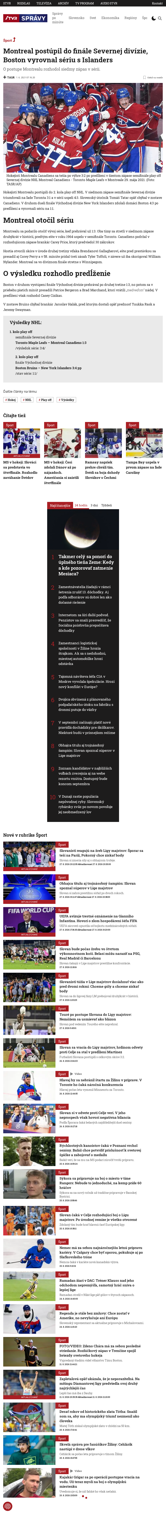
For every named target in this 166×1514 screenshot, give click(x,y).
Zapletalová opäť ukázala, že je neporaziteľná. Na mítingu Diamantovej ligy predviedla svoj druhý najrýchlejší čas (100, 1383)
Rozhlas (23, 3)
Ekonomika (110, 18)
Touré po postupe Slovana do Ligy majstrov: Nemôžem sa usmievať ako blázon (96, 1016)
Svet (93, 18)
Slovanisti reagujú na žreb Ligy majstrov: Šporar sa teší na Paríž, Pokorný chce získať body (101, 853)
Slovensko (76, 18)
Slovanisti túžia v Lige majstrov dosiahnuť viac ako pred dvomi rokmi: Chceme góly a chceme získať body (102, 986)
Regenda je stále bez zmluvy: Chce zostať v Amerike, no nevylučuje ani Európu (95, 1315)
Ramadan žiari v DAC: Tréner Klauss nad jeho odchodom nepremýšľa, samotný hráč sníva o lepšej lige (97, 1285)
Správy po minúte (57, 17)
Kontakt (157, 3)
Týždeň (106, 505)
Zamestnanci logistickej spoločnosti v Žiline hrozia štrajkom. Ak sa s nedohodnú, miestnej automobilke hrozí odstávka (82, 653)
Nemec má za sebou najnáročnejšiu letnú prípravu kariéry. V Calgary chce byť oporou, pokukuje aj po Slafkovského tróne (101, 1252)
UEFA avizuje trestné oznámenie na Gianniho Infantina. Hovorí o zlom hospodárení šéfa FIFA (98, 918)
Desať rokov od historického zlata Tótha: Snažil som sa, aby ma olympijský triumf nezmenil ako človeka (99, 1416)
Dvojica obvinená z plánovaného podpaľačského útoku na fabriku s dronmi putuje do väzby (86, 704)
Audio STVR (108, 3)
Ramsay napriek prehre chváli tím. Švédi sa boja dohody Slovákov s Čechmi (102, 470)
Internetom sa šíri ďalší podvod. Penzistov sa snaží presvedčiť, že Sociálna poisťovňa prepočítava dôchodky (85, 623)
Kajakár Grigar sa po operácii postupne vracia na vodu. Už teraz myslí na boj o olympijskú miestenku (100, 1482)
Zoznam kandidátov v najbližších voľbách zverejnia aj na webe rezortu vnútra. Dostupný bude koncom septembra (85, 776)
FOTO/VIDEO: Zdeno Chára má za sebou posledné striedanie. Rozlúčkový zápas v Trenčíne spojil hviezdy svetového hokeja (100, 1351)
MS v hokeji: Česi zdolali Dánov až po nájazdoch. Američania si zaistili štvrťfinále (61, 472)
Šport (146, 18)
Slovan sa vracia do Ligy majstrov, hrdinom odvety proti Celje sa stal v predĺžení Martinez (101, 1049)
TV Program (84, 3)
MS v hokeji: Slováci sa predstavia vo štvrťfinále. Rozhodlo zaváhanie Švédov (20, 470)
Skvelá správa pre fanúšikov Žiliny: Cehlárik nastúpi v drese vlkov (96, 1446)
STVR (7, 3)
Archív (63, 3)
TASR (11, 77)
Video (78, 1074)
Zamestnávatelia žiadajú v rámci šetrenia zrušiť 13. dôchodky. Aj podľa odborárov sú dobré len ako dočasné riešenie (85, 594)
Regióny (131, 18)
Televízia (43, 3)
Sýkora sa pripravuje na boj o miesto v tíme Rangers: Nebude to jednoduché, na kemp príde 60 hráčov (101, 1183)
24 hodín (81, 505)
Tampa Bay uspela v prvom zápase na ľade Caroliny (144, 467)
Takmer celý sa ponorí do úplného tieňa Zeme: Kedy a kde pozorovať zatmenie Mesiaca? (86, 565)
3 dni (94, 505)
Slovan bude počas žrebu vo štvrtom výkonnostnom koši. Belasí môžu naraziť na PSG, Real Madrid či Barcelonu (100, 954)
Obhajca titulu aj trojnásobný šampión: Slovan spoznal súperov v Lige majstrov (87, 750)
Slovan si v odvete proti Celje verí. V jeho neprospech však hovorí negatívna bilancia (95, 1115)
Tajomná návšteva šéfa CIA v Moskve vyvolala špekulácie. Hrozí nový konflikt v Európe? (87, 681)
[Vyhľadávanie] (160, 18)
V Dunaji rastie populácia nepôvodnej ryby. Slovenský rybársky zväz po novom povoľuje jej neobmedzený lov (86, 804)
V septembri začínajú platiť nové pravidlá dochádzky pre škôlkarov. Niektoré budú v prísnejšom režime (87, 727)
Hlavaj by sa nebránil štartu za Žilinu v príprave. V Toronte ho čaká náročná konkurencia (101, 1082)
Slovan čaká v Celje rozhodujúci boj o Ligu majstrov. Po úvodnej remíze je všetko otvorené (98, 1217)
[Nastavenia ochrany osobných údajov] (7, 1506)
